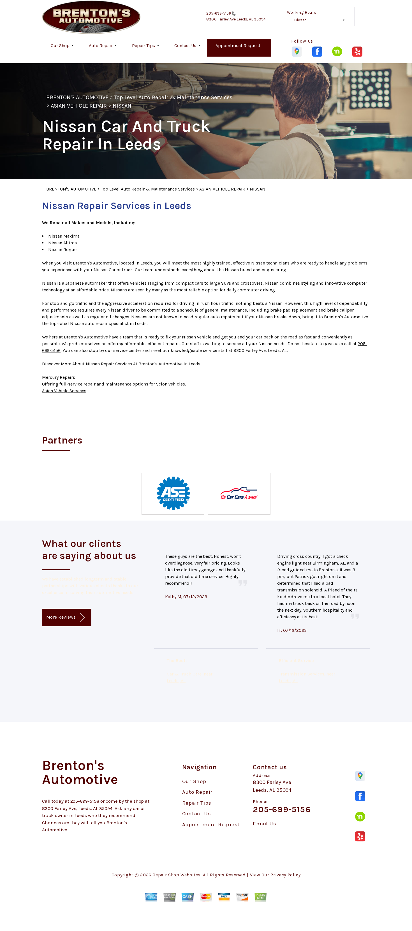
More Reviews (61, 617)
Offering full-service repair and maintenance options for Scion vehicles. (114, 384)
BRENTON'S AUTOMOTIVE (77, 97)
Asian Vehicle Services (64, 390)
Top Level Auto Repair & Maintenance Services (173, 97)
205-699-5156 (218, 13)
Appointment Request (238, 45)
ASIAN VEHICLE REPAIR (79, 106)
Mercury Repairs (58, 377)
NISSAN (122, 106)
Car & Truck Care (184, 674)
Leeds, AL (176, 680)
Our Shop (60, 45)
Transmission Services (301, 674)
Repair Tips (143, 45)
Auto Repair (101, 45)
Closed (300, 20)
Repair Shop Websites (176, 874)
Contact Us (185, 45)
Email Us (264, 823)
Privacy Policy (285, 874)
